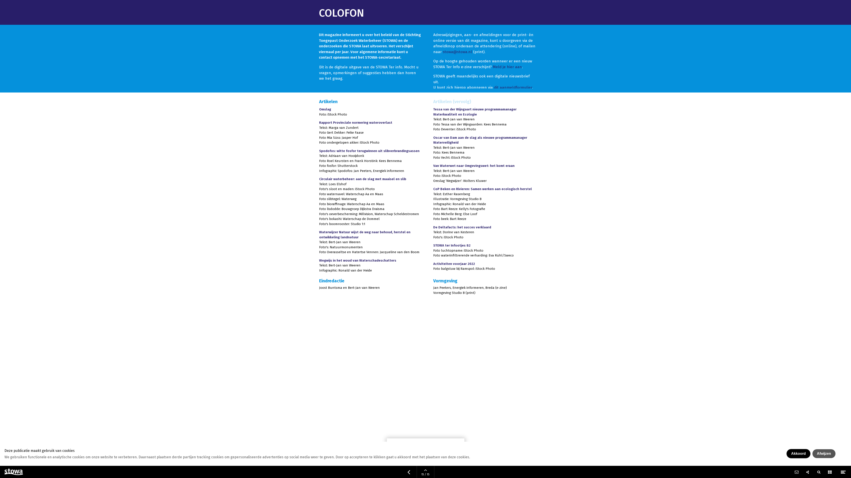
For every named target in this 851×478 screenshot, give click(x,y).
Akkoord (798, 453)
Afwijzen (824, 453)
